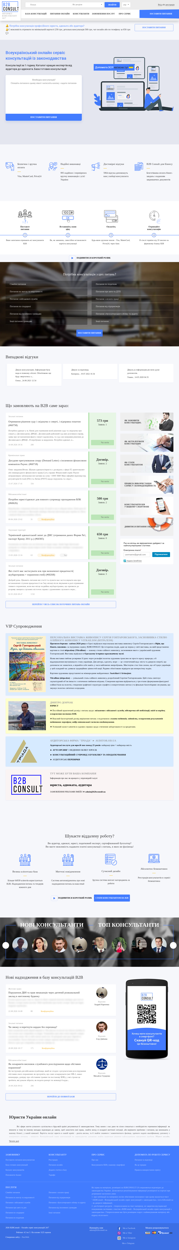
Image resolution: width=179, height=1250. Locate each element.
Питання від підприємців (108, 306)
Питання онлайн (60, 14)
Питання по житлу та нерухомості (26, 291)
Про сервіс (125, 14)
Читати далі (14, 1141)
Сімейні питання (18, 284)
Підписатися (161, 554)
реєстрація (170, 5)
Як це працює (140, 1165)
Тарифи (52, 1175)
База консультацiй (36, 14)
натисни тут (121, 67)
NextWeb (25, 1237)
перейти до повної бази (61, 1097)
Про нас (95, 1160)
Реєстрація (53, 1160)
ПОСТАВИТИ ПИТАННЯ (89, 333)
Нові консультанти (51, 925)
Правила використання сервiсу (148, 1170)
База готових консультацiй (17, 1165)
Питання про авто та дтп (16, 1208)
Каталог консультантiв (15, 1170)
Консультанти (81, 14)
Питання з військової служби (24, 299)
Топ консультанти (128, 925)
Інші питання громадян (21, 321)
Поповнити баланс (13, 1175)
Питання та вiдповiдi (143, 1160)
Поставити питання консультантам (20, 1160)
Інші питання (102, 321)
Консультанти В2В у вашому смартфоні (108, 1165)
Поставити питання (154, 27)
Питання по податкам (106, 284)
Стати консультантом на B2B (112, 898)
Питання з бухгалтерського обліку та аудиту (117, 314)
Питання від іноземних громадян (25, 314)
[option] (89, 30)
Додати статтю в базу (58, 1170)
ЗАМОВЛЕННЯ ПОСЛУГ (103, 14)
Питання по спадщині (20, 306)
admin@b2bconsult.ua (98, 1230)
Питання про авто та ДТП (108, 291)
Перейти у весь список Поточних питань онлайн (61, 604)
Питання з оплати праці (107, 299)
